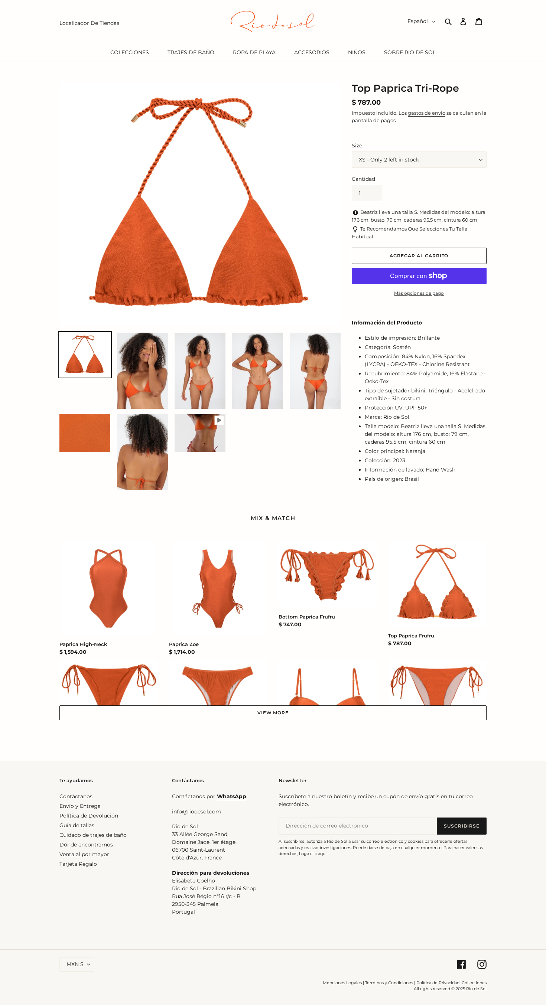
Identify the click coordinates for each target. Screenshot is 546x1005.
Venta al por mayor (84, 854)
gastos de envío (426, 113)
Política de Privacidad (437, 982)
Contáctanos (75, 796)
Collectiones (474, 982)
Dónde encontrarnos (86, 844)
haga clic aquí (312, 853)
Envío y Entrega (80, 806)
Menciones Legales (342, 982)
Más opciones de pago (419, 293)
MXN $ (75, 964)
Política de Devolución (88, 815)
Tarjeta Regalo (78, 864)
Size (357, 145)
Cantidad (363, 179)
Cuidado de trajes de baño (93, 835)
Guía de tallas (76, 825)
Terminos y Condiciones (389, 982)
